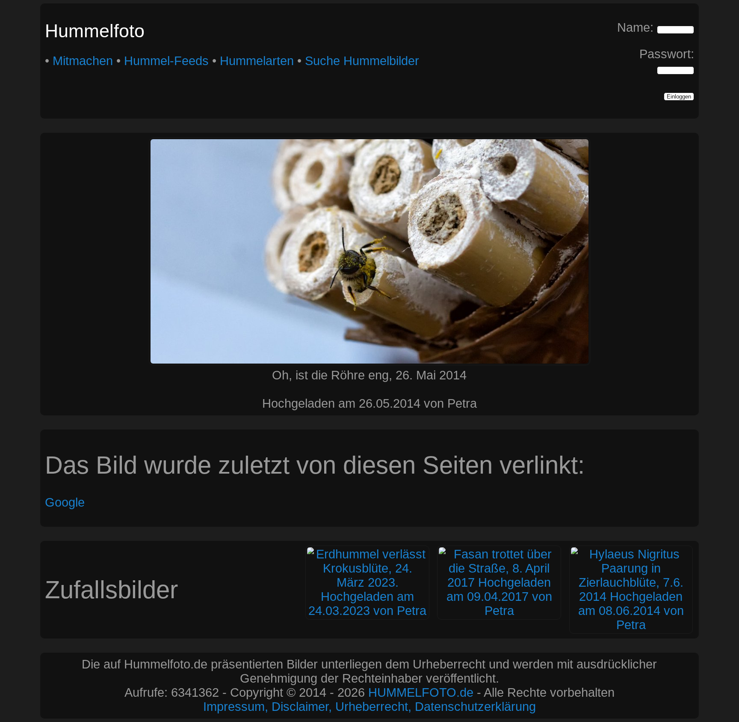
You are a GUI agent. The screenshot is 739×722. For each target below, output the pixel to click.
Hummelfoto (95, 31)
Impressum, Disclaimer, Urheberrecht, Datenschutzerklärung (369, 706)
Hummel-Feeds (166, 61)
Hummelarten (257, 61)
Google (65, 502)
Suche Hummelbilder (362, 61)
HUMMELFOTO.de (420, 692)
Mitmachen (83, 61)
